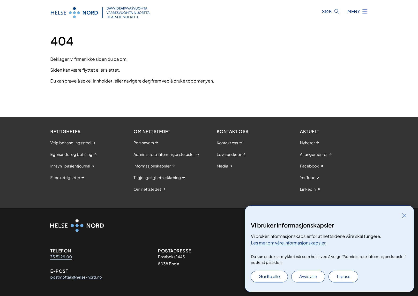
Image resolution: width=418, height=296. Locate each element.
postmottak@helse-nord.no (76, 277)
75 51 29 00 (61, 256)
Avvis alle (308, 276)
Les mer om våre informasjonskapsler (288, 242)
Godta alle (269, 276)
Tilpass (343, 276)
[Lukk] (404, 215)
